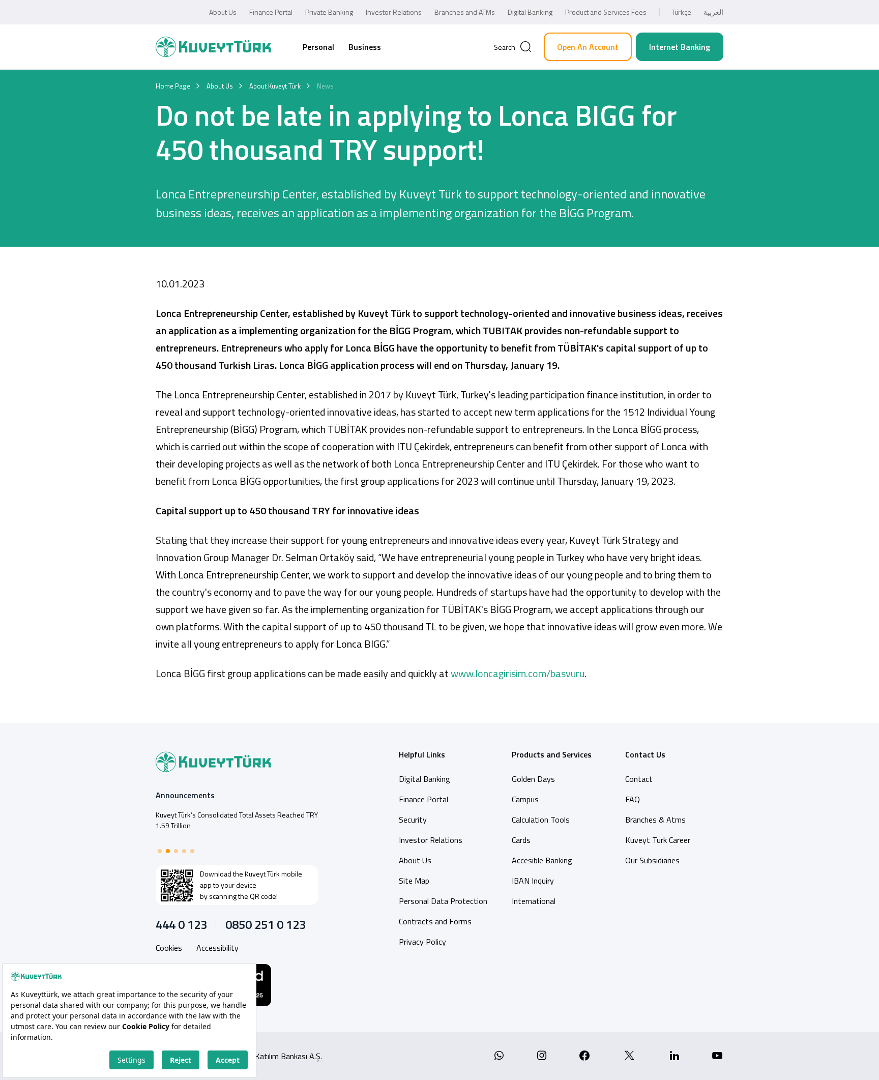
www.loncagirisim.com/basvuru (517, 673)
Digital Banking (530, 12)
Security (413, 819)
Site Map (414, 880)
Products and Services (552, 754)
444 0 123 (181, 924)
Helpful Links (422, 754)
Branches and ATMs (464, 12)
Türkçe (681, 12)
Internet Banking (679, 47)
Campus (525, 799)
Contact (639, 779)
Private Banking (329, 12)
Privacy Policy (422, 942)
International (533, 901)
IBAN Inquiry (533, 880)
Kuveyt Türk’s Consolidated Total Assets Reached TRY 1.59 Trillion (237, 820)
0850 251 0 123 (265, 924)
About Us (223, 12)
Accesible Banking (542, 860)
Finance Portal (270, 12)
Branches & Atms (655, 819)
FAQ (632, 799)
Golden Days (533, 779)
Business (364, 47)
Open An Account (588, 47)
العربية (713, 12)
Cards (521, 840)
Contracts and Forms (435, 921)
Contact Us (645, 754)
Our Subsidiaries (652, 860)
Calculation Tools (541, 819)
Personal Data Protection (443, 901)
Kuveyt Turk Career (657, 840)
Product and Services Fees (606, 12)
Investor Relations (394, 12)
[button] (160, 851)
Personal (318, 47)
